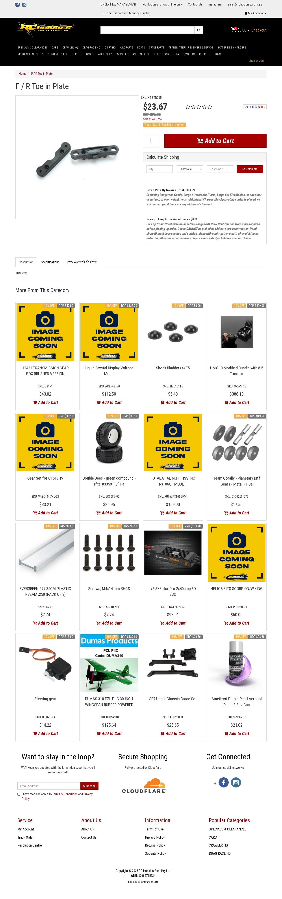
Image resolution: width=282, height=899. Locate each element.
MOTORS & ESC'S (27, 54)
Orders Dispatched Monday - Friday (127, 13)
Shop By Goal (256, 60)
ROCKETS (204, 54)
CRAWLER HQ (70, 47)
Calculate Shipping (163, 157)
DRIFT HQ (110, 47)
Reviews (72, 262)
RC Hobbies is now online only (162, 4)
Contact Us (195, 4)
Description (26, 262)
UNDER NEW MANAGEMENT (118, 4)
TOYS (218, 54)
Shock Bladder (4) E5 (173, 367)
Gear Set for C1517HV (45, 478)
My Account (25, 829)
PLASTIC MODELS (184, 54)
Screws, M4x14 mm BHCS (109, 588)
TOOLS (89, 54)
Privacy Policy (155, 837)
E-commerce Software (139, 881)
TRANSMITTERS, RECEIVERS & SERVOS (191, 47)
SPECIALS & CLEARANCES (32, 47)
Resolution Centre (29, 845)
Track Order (25, 837)
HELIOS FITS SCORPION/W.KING (237, 588)
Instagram (215, 4)
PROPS (77, 54)
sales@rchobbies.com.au (245, 4)
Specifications (50, 262)
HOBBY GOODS (161, 54)
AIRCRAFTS (126, 47)
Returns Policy (155, 845)
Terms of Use (154, 829)
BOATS (141, 47)
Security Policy (155, 853)
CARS (55, 47)
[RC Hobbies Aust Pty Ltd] (45, 30)
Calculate (251, 169)
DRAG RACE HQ (91, 47)
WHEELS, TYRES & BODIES (113, 54)
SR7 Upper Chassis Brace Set (173, 698)
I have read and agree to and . (57, 796)
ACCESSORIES (140, 54)
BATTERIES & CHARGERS (231, 47)
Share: (248, 106)
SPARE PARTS (156, 47)
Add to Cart (218, 141)
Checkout (259, 30)
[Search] (198, 30)
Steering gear (45, 698)
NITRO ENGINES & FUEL (55, 54)
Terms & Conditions (65, 794)
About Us (87, 829)
